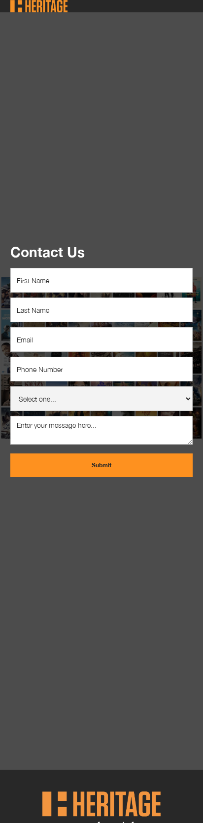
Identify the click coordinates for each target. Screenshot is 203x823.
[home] (39, 6)
